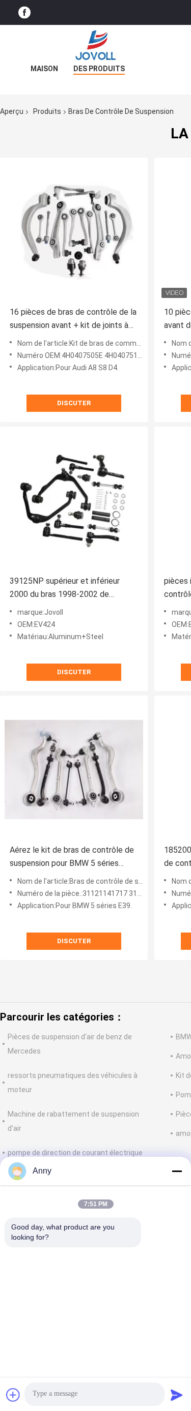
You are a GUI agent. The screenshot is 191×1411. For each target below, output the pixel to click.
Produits (47, 111)
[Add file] (13, 1395)
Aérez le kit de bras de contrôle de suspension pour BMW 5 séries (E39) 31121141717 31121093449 (72, 857)
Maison (44, 69)
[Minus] (177, 1171)
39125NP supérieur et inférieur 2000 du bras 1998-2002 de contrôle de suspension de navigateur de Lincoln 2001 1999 (68, 588)
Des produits (99, 69)
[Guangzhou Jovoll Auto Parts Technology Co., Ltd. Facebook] (24, 12)
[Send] (177, 1395)
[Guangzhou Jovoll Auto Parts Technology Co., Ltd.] (96, 45)
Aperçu (11, 111)
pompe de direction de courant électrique (75, 1153)
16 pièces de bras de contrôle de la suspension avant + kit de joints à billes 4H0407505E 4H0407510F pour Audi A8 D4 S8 (73, 319)
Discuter (74, 403)
